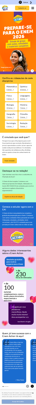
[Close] (33, 393)
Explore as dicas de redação (14, 196)
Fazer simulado (10, 161)
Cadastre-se (22, 8)
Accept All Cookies (18, 401)
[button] (32, 72)
